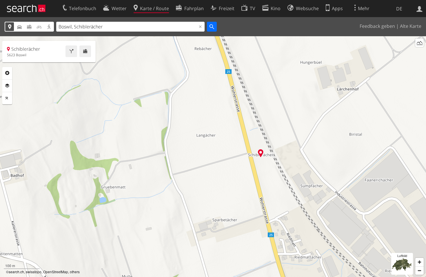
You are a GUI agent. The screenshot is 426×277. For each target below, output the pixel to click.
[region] (213, 156)
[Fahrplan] (85, 51)
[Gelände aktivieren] (419, 43)
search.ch (16, 271)
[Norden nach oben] (419, 53)
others (75, 271)
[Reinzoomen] (419, 262)
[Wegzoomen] (419, 270)
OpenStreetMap (55, 271)
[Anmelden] (419, 8)
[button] (260, 153)
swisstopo (33, 271)
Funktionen (7, 98)
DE (399, 9)
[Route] (71, 51)
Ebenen (7, 86)
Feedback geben (377, 26)
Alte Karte (410, 26)
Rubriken (7, 73)
